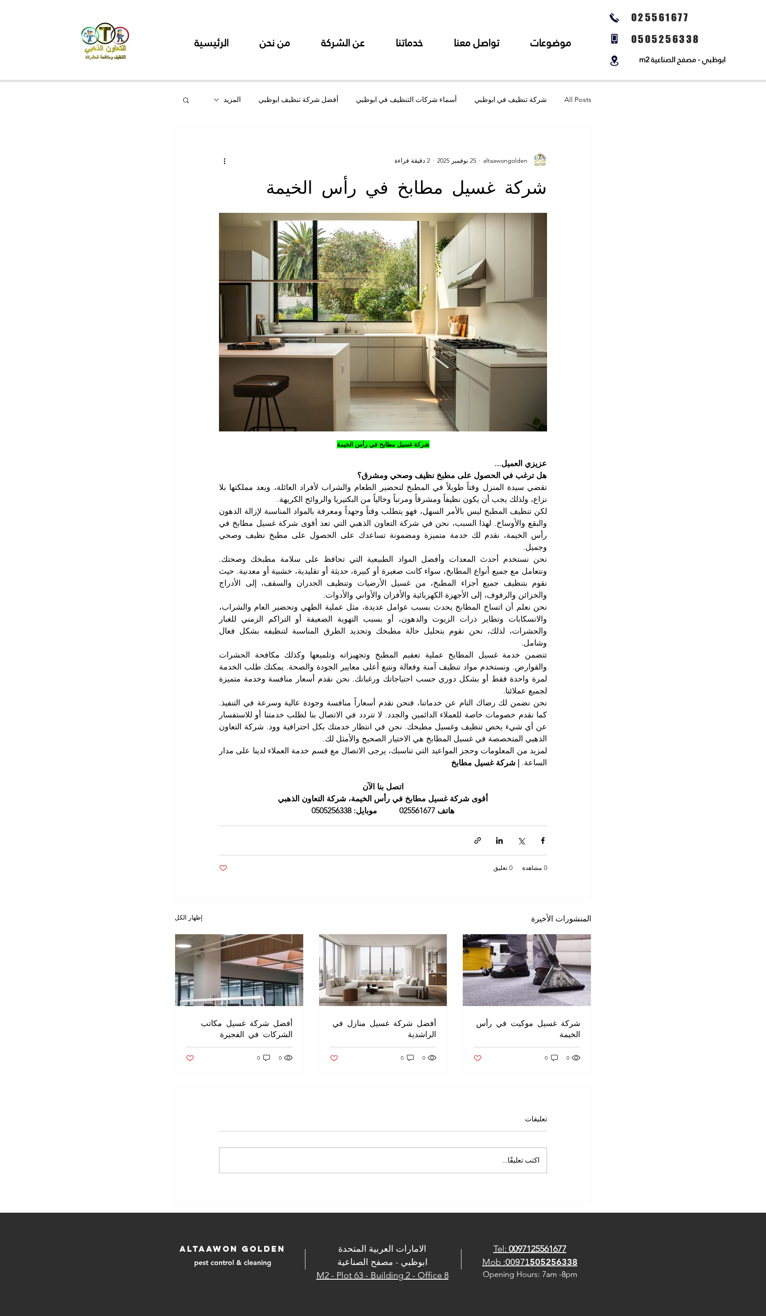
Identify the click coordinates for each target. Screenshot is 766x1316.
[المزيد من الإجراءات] (224, 160)
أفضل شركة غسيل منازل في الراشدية (384, 1028)
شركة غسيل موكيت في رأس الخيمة (528, 1028)
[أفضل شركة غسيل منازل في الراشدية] (383, 970)
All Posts (577, 99)
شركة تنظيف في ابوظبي (510, 99)
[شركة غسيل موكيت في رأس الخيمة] (527, 970)
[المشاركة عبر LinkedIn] (499, 840)
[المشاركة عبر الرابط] (477, 840)
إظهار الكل (189, 917)
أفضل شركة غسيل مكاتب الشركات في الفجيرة (247, 1028)
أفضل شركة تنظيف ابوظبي (298, 99)
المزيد (232, 99)
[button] (186, 99)
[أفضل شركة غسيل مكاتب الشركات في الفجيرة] (239, 970)
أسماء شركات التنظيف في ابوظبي (406, 99)
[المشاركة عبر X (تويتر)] (521, 840)
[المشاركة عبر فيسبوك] (543, 840)
